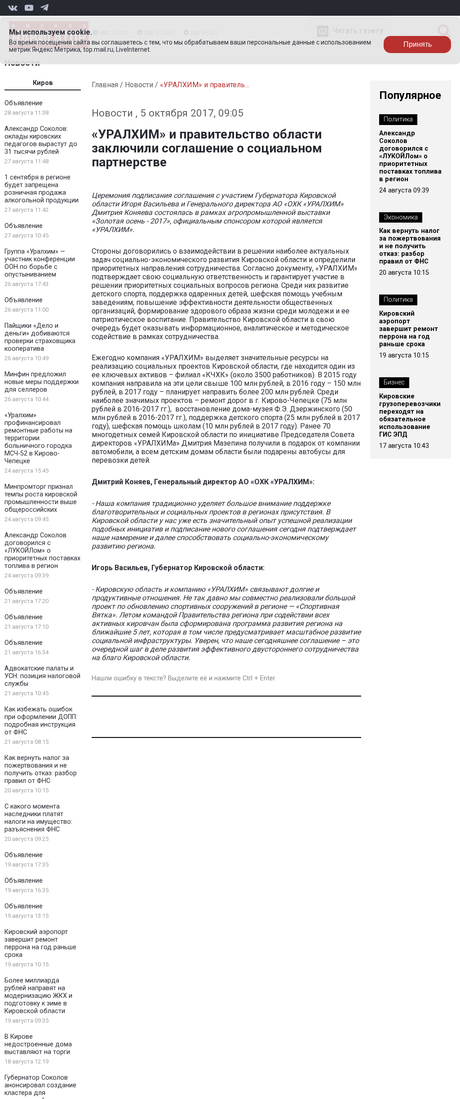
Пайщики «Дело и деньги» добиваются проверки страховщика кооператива (39, 337)
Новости (139, 84)
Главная (105, 84)
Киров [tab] (43, 83)
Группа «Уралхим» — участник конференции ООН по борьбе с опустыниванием (39, 263)
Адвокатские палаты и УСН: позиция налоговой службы (42, 676)
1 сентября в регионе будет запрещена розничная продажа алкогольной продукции (41, 189)
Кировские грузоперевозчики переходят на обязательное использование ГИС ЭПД (410, 415)
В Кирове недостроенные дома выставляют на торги (38, 1044)
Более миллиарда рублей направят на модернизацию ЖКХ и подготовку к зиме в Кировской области (38, 996)
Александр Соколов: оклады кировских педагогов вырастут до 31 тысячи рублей (40, 140)
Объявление (23, 103)
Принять (417, 44)
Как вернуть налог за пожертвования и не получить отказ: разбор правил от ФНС (40, 769)
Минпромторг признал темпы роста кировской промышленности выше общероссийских (40, 498)
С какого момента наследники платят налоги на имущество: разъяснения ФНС (38, 818)
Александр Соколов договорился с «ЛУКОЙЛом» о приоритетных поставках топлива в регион (42, 551)
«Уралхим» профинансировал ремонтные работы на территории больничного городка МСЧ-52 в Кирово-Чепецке (38, 438)
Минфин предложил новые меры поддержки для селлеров (41, 382)
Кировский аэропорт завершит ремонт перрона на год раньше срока (40, 943)
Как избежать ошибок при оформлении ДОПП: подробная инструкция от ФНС (40, 721)
